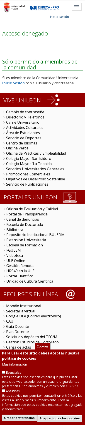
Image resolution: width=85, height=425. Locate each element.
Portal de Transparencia (27, 214)
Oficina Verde (17, 148)
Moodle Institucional (23, 305)
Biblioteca (14, 229)
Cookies (43, 346)
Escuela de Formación (24, 245)
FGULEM (13, 250)
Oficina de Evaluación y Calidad (32, 208)
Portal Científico (19, 276)
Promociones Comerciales (28, 174)
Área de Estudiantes (23, 132)
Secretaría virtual (20, 311)
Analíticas (13, 391)
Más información (14, 364)
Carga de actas (18, 347)
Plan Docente (17, 331)
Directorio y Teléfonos (25, 117)
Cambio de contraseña (25, 111)
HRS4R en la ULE (20, 270)
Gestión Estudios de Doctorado (32, 342)
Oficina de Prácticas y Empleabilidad (36, 153)
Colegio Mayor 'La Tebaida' (29, 163)
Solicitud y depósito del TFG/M (31, 336)
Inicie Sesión (13, 82)
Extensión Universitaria (26, 239)
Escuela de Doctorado (24, 224)
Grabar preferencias (19, 418)
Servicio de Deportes (23, 137)
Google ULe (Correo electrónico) (33, 316)
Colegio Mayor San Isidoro (28, 158)
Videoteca (14, 255)
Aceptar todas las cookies (59, 418)
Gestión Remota (20, 265)
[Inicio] (14, 7)
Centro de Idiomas (21, 143)
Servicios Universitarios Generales (35, 168)
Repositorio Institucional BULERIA (35, 234)
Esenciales (13, 372)
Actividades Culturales (24, 127)
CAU (9, 321)
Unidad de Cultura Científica (29, 281)
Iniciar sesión (59, 16)
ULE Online (15, 260)
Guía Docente (17, 326)
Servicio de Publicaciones (27, 184)
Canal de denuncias (22, 219)
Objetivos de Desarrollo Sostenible (35, 179)
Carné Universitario (22, 122)
